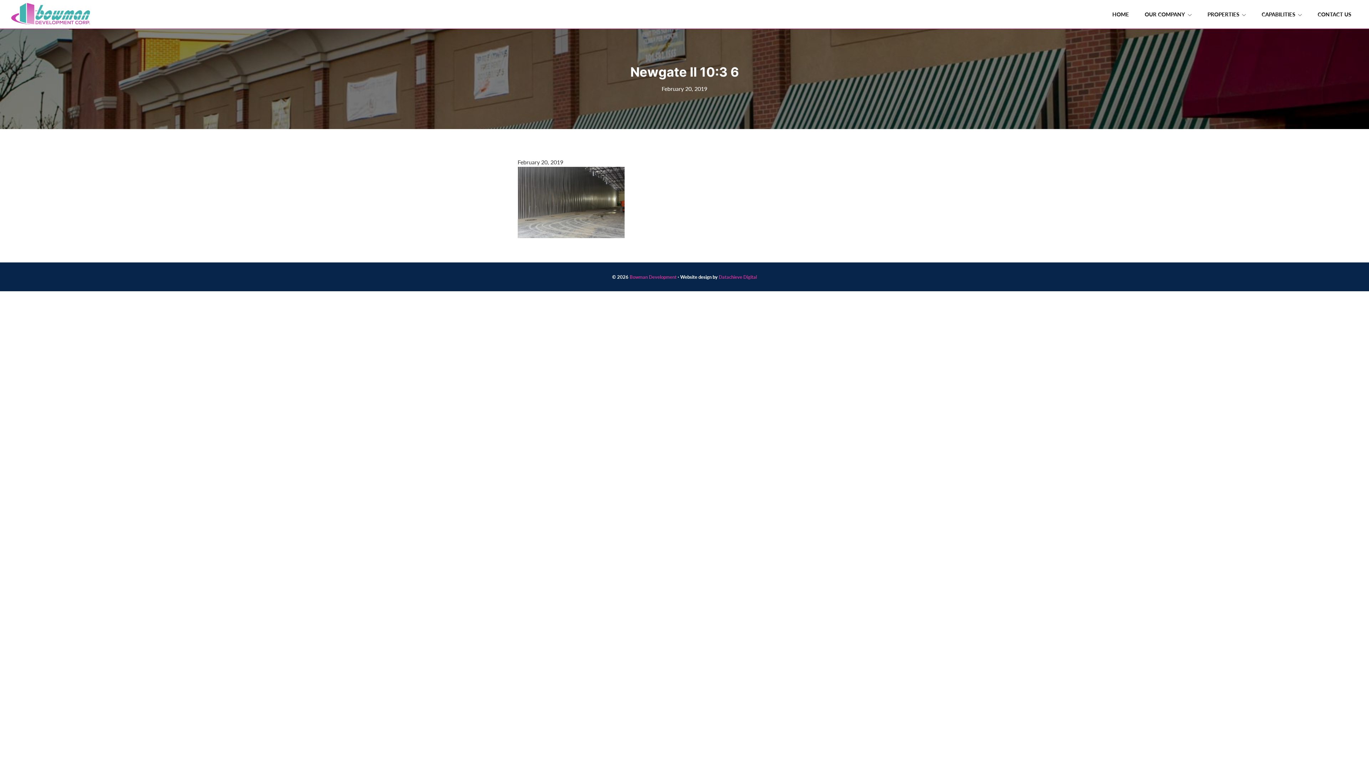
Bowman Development (653, 276)
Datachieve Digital (738, 276)
